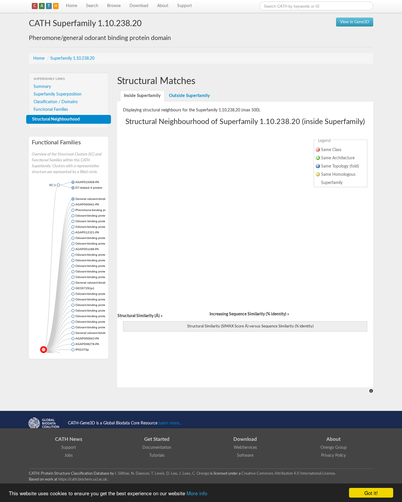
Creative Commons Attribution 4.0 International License (288, 473)
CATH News (68, 439)
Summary (42, 87)
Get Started (157, 439)
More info (197, 493)
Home (71, 6)
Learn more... (170, 423)
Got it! (371, 492)
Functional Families (51, 110)
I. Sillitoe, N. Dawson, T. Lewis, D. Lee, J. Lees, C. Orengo (162, 473)
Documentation (156, 448)
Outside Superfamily (189, 95)
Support (184, 6)
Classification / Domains (56, 102)
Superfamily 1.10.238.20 (72, 58)
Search (92, 6)
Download (138, 6)
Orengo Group (333, 448)
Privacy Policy (333, 456)
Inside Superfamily (142, 95)
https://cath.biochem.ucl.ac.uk (82, 479)
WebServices (245, 448)
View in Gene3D (354, 22)
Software (245, 456)
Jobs (68, 456)
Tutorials (157, 456)
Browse (114, 6)
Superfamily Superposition (58, 94)
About (162, 6)
